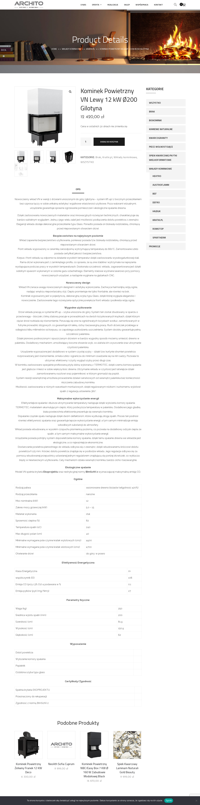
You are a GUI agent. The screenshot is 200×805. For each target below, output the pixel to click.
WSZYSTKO (87, 162)
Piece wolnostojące (161, 146)
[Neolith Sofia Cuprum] (61, 745)
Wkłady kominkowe (71, 48)
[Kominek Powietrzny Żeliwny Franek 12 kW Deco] (28, 745)
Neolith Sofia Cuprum (61, 764)
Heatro (157, 176)
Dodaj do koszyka (109, 141)
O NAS (83, 4)
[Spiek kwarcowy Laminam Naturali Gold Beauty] (127, 745)
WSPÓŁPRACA (142, 4)
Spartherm (159, 237)
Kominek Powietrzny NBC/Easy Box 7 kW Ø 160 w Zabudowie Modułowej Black (94, 770)
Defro (156, 202)
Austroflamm (161, 185)
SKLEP (127, 4)
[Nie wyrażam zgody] (196, 800)
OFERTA (95, 4)
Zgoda (169, 800)
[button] (70, 92)
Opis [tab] (78, 189)
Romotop (158, 229)
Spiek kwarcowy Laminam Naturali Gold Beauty (127, 768)
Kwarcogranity (158, 138)
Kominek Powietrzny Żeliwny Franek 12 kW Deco (28, 768)
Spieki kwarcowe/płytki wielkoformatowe (163, 158)
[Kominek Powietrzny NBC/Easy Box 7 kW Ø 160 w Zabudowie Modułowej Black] (94, 745)
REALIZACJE (112, 4)
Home (54, 48)
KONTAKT (158, 4)
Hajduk (156, 211)
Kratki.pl (90, 48)
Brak (98, 157)
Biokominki (155, 120)
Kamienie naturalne (161, 129)
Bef (155, 193)
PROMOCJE (154, 246)
